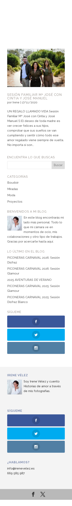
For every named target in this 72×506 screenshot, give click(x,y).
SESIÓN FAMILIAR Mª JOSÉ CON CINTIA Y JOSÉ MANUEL (34, 96)
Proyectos (14, 201)
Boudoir (13, 182)
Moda (11, 195)
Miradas (12, 189)
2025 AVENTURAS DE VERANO (29, 280)
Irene (16, 102)
